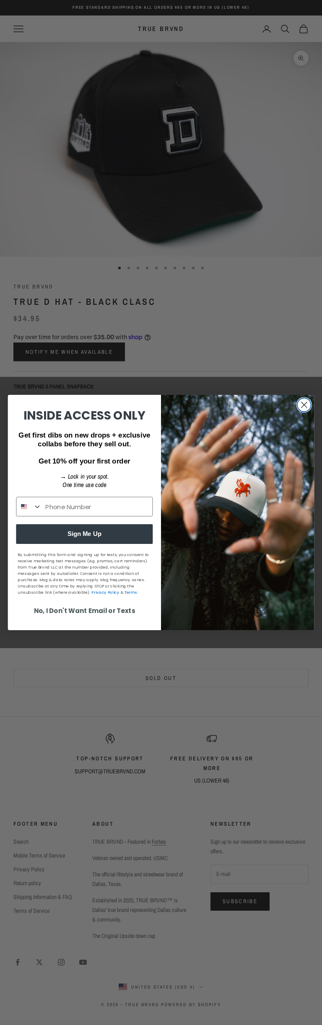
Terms (131, 592)
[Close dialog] (304, 405)
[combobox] (29, 506)
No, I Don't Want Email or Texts (84, 611)
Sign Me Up (84, 534)
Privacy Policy (105, 592)
